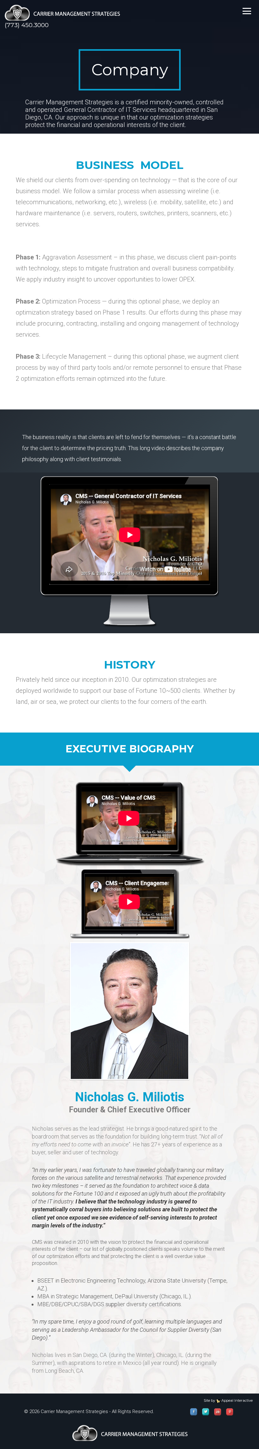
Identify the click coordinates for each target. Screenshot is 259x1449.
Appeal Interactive (237, 1400)
